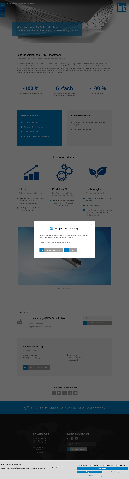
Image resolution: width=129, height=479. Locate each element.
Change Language (53, 250)
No (73, 250)
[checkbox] (78, 465)
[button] (4, 463)
